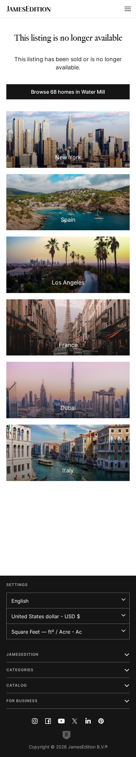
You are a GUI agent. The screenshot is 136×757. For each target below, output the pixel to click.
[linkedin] (88, 721)
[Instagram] (35, 721)
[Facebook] (48, 721)
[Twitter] (74, 721)
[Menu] (128, 9)
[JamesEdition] (28, 9)
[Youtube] (61, 721)
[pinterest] (101, 721)
